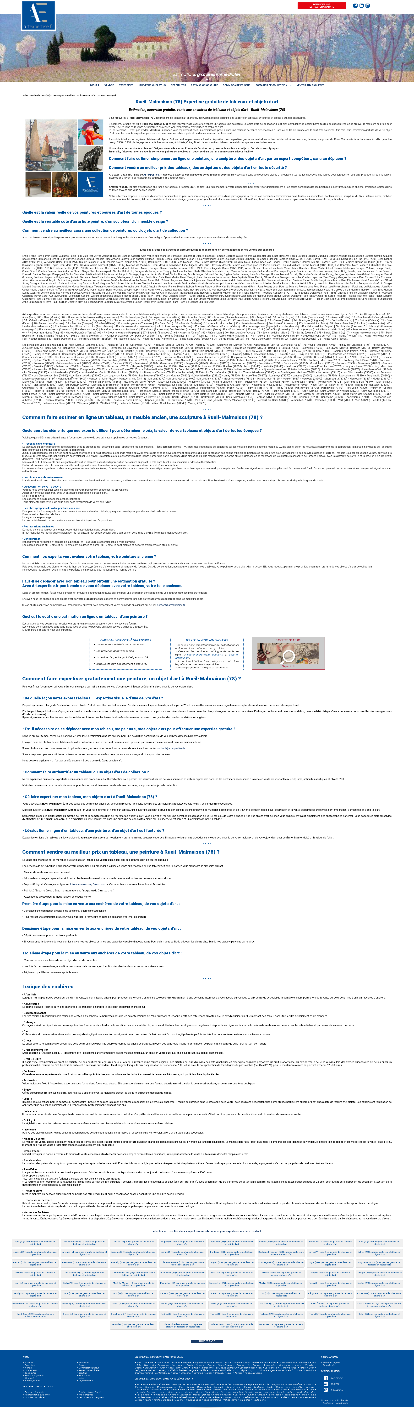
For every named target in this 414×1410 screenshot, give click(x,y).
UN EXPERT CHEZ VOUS (152, 85)
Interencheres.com (81, 884)
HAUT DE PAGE (207, 1341)
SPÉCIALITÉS (178, 85)
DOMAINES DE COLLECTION (271, 85)
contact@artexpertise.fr (171, 605)
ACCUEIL (94, 85)
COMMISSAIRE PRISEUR (237, 85)
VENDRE (109, 85)
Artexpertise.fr (152, 174)
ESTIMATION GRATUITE (204, 85)
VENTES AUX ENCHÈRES (310, 85)
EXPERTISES (126, 85)
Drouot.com (99, 884)
